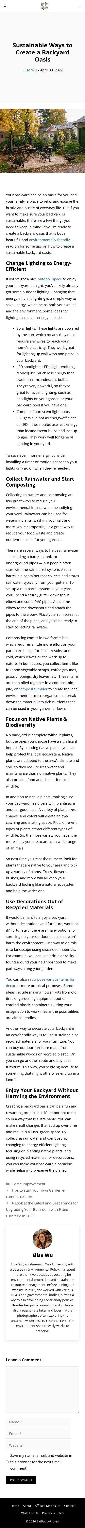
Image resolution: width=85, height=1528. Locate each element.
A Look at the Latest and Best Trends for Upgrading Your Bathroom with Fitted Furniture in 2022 (42, 1209)
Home (15, 1506)
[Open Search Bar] (5, 6)
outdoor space (50, 279)
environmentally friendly (49, 239)
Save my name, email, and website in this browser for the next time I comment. (41, 1462)
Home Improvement (28, 1184)
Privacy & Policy (53, 1513)
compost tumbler (33, 689)
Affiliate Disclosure (47, 1506)
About (27, 1506)
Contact (69, 1506)
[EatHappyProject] (44, 6)
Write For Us (29, 1513)
